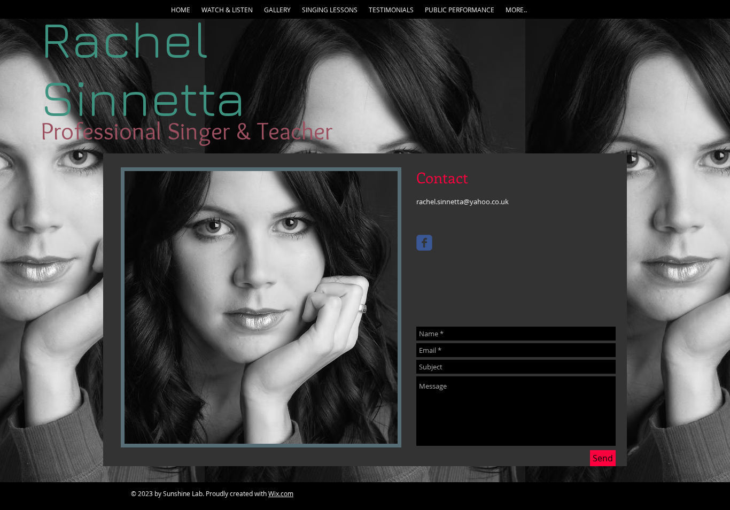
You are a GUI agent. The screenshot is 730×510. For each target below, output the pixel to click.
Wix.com (280, 493)
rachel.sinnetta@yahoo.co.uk (462, 201)
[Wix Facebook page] (424, 243)
